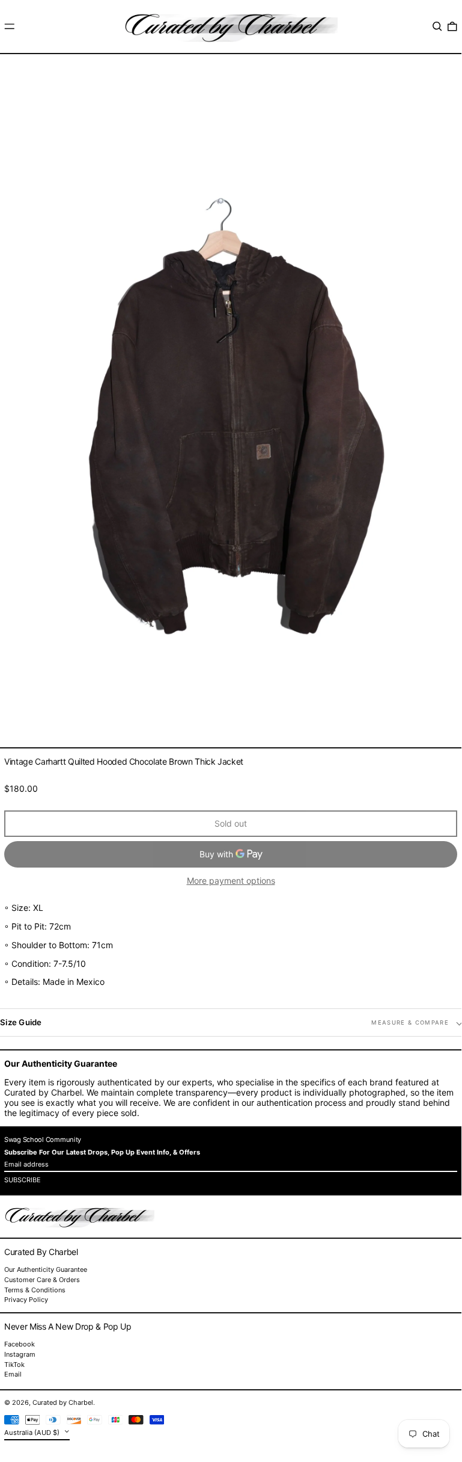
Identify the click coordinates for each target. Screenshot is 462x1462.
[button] (437, 26)
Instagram (19, 1355)
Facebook (19, 1344)
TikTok (14, 1365)
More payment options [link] (231, 881)
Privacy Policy (26, 1299)
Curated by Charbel (62, 1402)
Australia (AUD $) (32, 1432)
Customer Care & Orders (42, 1279)
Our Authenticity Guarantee (45, 1269)
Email (13, 1374)
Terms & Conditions (34, 1290)
